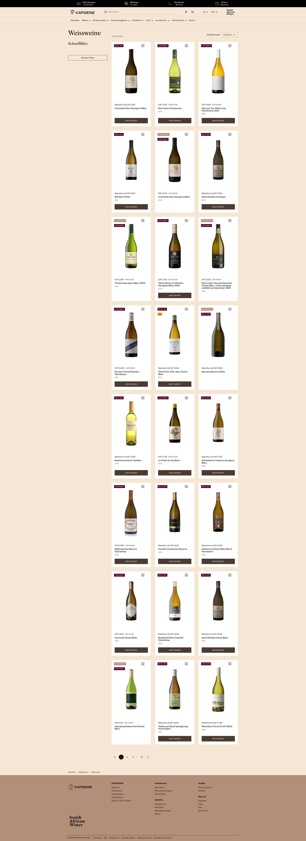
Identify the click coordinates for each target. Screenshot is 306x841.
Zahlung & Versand (144, 838)
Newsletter (203, 811)
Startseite (72, 772)
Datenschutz (114, 838)
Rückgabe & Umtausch (163, 838)
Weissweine (117, 791)
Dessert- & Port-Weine (121, 801)
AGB (105, 838)
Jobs (200, 807)
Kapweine (202, 801)
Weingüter (159, 807)
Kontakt (201, 791)
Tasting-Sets (117, 797)
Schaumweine (118, 794)
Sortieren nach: (213, 35)
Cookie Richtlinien (128, 838)
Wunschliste (160, 794)
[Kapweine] (83, 12)
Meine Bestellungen (163, 791)
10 (142, 757)
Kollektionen (83, 772)
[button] (192, 12)
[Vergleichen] (142, 45)
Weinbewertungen (163, 811)
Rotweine (116, 787)
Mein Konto (160, 787)
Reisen (158, 814)
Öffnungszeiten (205, 787)
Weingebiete (160, 804)
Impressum (97, 838)
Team (200, 804)
